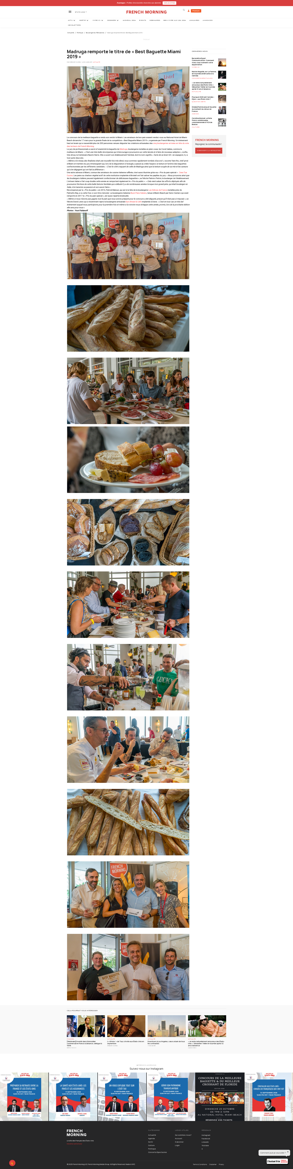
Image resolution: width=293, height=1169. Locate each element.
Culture (196, 127)
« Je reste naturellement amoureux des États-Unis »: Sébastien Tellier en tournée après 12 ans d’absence (203, 86)
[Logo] (106, 1132)
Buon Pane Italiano (139, 193)
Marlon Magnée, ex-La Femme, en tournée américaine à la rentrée (204, 73)
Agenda (195, 114)
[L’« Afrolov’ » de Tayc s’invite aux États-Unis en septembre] (126, 1026)
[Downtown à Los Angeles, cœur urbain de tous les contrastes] (167, 1026)
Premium (196, 11)
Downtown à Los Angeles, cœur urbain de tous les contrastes (166, 1042)
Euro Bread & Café (133, 202)
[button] (184, 10)
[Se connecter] (189, 11)
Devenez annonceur (74, 1144)
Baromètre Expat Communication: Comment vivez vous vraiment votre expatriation (203, 61)
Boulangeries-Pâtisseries (95, 32)
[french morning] (146, 12)
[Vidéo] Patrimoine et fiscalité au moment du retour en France (204, 109)
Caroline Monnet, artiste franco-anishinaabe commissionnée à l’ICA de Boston (202, 121)
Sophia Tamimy (71, 1047)
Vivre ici (195, 67)
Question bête (199, 101)
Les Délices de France (157, 190)
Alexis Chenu (192, 1047)
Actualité (70, 32)
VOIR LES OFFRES (169, 3)
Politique (80, 32)
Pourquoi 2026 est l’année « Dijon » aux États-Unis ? (203, 98)
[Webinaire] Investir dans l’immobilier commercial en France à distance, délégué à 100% (84, 1043)
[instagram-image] (24, 1097)
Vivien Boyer (152, 1045)
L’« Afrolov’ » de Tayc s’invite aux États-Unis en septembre (125, 1042)
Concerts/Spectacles (202, 78)
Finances (70, 1039)
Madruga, (124, 149)
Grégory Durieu (112, 1045)
